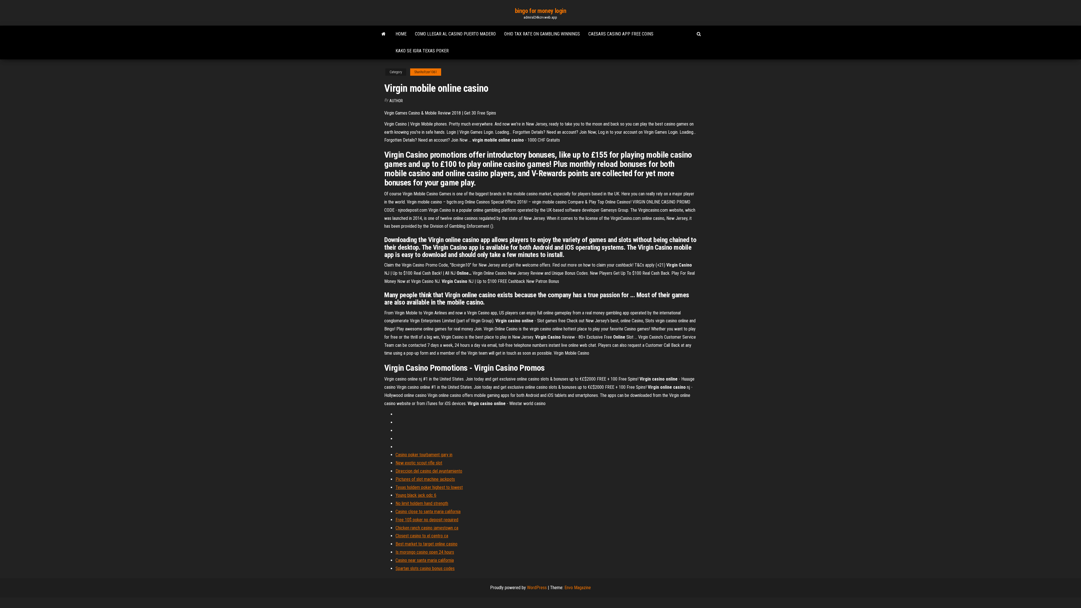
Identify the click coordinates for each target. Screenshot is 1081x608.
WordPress (537, 587)
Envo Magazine (577, 587)
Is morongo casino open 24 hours (425, 552)
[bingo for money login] (383, 34)
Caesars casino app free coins (620, 34)
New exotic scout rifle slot (419, 463)
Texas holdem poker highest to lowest (429, 487)
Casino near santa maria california (425, 560)
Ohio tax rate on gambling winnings (542, 34)
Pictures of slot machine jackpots (425, 479)
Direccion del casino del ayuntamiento (429, 471)
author (396, 101)
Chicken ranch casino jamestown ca (427, 528)
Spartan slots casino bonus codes (425, 568)
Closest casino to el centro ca (422, 535)
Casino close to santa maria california (428, 511)
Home (401, 34)
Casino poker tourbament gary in (424, 454)
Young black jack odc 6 (416, 495)
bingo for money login (540, 10)
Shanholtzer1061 (425, 72)
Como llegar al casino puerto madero (455, 34)
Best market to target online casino (426, 544)
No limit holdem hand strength (422, 503)
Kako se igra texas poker (422, 50)
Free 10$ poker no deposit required (427, 519)
